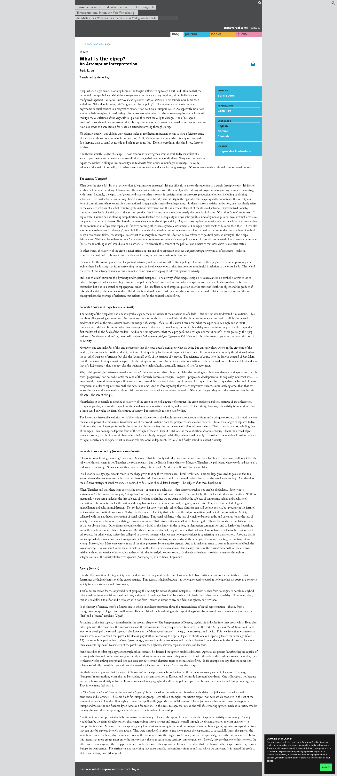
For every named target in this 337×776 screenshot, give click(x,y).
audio (242, 34)
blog (175, 34)
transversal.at (89, 769)
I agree (326, 767)
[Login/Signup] (333, 4)
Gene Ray (224, 111)
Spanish (223, 136)
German (223, 131)
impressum (109, 769)
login (135, 769)
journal (191, 34)
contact (255, 28)
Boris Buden (226, 95)
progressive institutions (234, 151)
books (216, 34)
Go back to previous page (97, 44)
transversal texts (236, 28)
